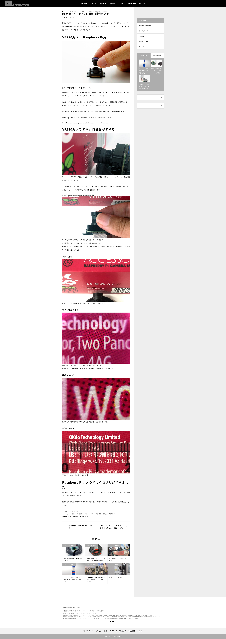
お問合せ (112, 3)
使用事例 (141, 36)
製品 (105, 631)
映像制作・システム (145, 41)
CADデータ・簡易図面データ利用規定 (122, 631)
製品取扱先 (132, 3)
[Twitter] (110, 622)
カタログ (94, 3)
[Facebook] (113, 622)
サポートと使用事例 (68, 17)
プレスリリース (143, 31)
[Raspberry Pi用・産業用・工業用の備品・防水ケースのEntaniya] (16, 3)
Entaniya (140, 631)
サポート (122, 3)
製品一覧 (84, 3)
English (142, 3)
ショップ (103, 3)
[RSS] (115, 622)
